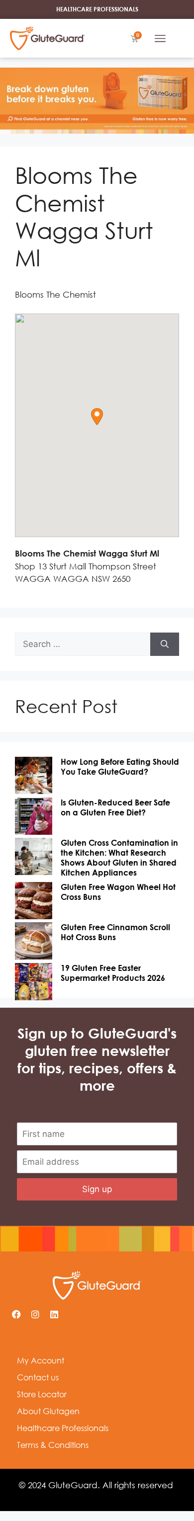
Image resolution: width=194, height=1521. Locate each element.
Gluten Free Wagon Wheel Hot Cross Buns (118, 892)
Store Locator (42, 1394)
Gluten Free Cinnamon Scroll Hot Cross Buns (115, 932)
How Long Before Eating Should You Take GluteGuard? (120, 767)
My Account (40, 1360)
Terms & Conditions (53, 1445)
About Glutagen (48, 1411)
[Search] (164, 644)
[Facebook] (16, 1314)
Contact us (38, 1377)
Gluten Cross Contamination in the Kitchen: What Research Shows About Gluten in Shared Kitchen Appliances (119, 858)
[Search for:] (82, 644)
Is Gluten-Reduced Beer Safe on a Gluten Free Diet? (115, 807)
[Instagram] (35, 1314)
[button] (160, 38)
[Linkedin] (54, 1314)
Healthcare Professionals (62, 1428)
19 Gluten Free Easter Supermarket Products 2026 (113, 973)
